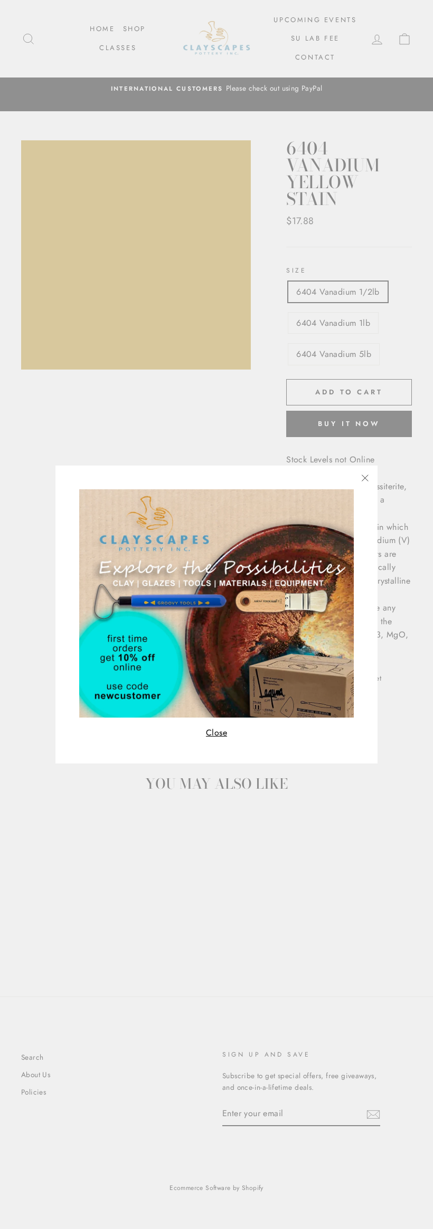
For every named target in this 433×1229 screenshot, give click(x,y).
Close (216, 733)
